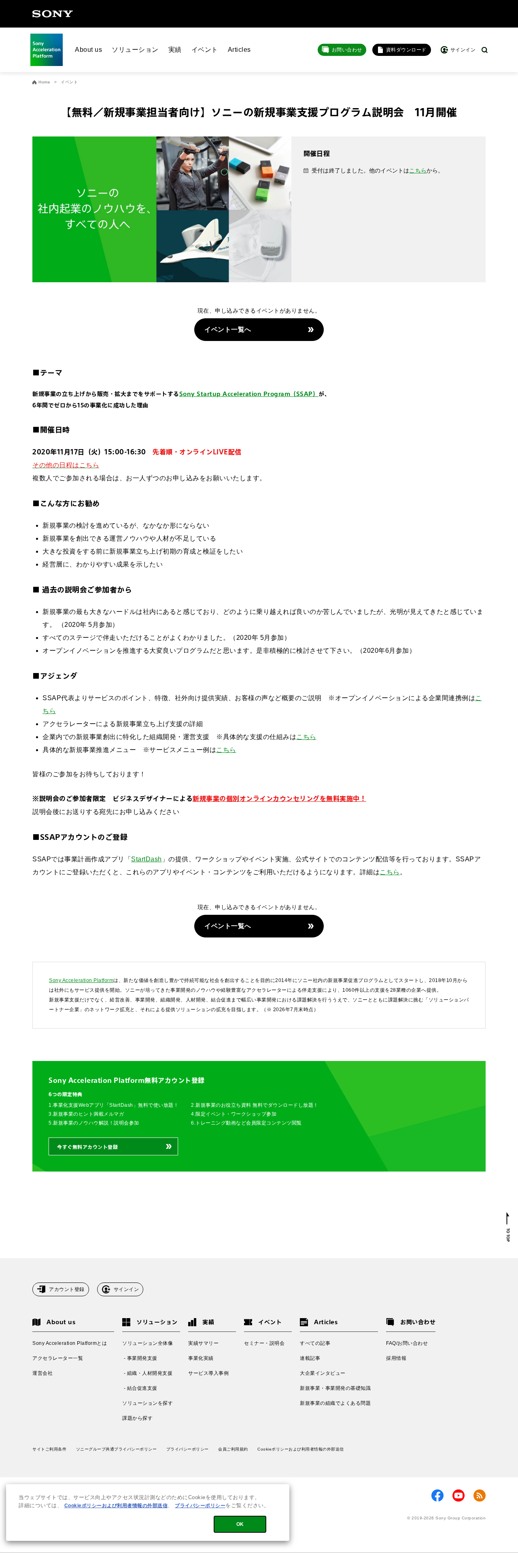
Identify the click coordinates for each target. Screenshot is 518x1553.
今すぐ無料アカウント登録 (87, 1146)
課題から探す (137, 1418)
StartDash (146, 859)
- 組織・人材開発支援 (147, 1373)
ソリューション (135, 49)
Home (44, 82)
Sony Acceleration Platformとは (69, 1343)
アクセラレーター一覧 (57, 1358)
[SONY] (52, 13)
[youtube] (458, 1495)
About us (88, 49)
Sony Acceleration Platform (81, 980)
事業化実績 (201, 1358)
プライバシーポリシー (187, 1449)
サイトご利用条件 (49, 1449)
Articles (239, 49)
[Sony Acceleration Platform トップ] (46, 50)
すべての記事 (315, 1343)
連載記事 (310, 1358)
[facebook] (437, 1495)
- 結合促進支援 (139, 1388)
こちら (418, 170)
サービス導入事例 (208, 1373)
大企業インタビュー (323, 1373)
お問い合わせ (347, 50)
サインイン (126, 1289)
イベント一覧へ (227, 329)
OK (240, 1524)
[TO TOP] (508, 1227)
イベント (204, 49)
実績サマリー (203, 1343)
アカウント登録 (67, 1289)
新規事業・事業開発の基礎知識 (335, 1388)
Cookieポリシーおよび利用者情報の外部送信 (300, 1449)
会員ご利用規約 (233, 1449)
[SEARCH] (485, 50)
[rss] (479, 1495)
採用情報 (396, 1358)
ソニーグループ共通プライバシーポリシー (116, 1449)
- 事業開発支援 (139, 1358)
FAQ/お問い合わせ (407, 1343)
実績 (175, 49)
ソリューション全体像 (147, 1343)
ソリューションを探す (147, 1403)
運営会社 (42, 1373)
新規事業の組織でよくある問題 (335, 1403)
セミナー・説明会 (264, 1343)
